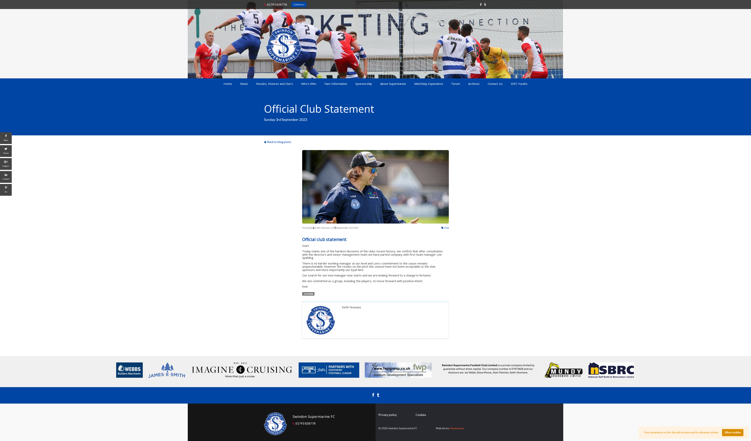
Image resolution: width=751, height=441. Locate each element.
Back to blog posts (279, 142)
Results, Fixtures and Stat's (274, 84)
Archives (474, 84)
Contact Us (495, 84)
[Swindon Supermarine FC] (283, 45)
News (244, 84)
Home (228, 84)
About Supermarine (393, 84)
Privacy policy (387, 415)
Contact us (299, 4)
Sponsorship (363, 84)
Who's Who (308, 84)
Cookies (421, 415)
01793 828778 (276, 4)
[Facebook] (481, 4)
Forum (455, 84)
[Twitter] (485, 4)
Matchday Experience (428, 84)
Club (446, 227)
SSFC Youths (519, 84)
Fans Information (335, 84)
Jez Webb (308, 293)
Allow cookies (733, 432)
